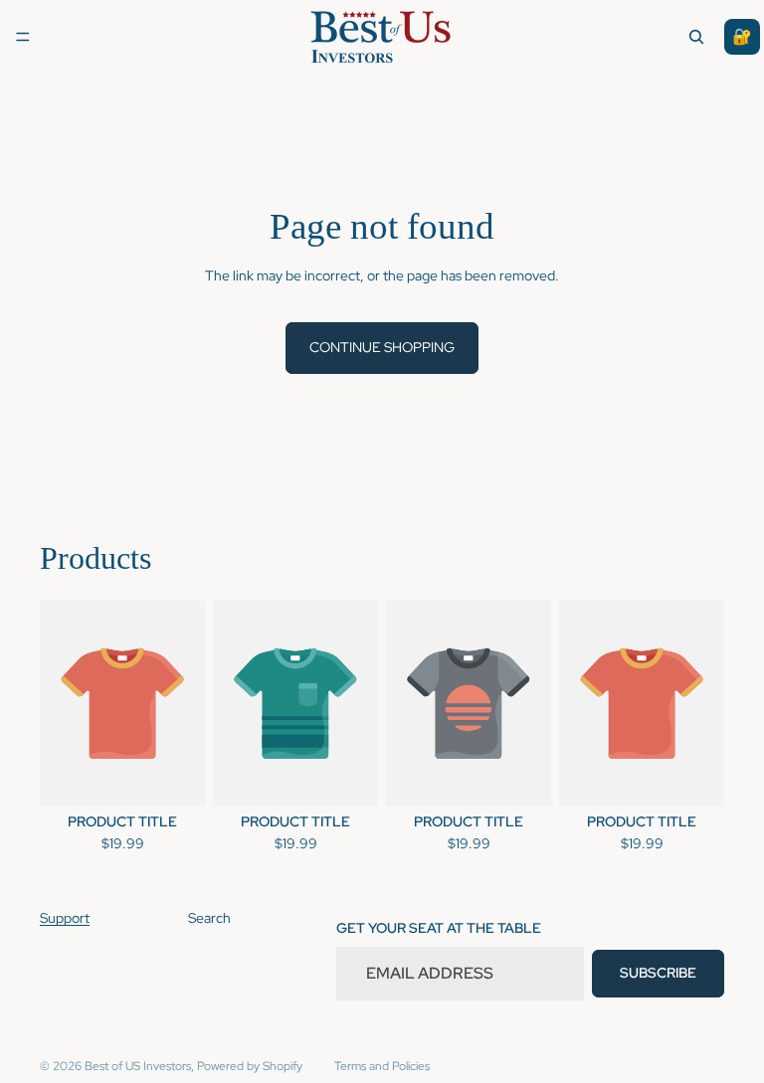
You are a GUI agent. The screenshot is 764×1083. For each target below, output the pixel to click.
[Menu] (23, 37)
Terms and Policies (382, 1066)
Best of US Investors (138, 1066)
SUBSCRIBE (658, 973)
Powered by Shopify (249, 1066)
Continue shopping (382, 347)
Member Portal (742, 37)
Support (65, 918)
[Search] (696, 37)
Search (209, 918)
